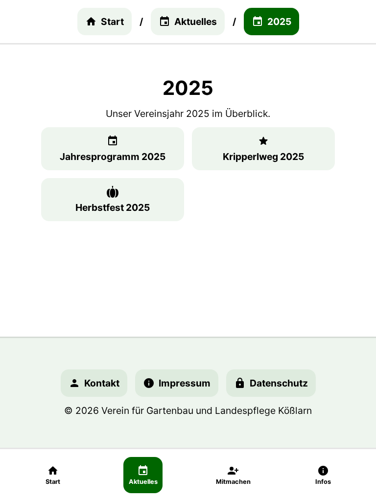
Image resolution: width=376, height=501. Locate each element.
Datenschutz (279, 383)
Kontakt (101, 383)
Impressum (185, 383)
